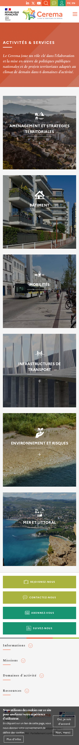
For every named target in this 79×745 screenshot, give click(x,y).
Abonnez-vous (42, 612)
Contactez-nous (42, 597)
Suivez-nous (43, 628)
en (73, 3)
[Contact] (54, 3)
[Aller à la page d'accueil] (41, 13)
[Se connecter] (62, 3)
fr (68, 3)
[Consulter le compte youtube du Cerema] (39, 3)
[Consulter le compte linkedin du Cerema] (27, 3)
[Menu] (74, 14)
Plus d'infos (14, 739)
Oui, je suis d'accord (64, 721)
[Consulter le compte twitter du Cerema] (33, 3)
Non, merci (63, 732)
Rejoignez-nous (42, 581)
